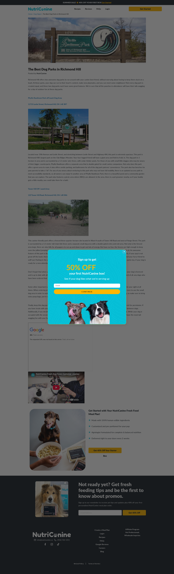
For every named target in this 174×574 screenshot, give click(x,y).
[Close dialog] (124, 251)
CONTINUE (87, 292)
